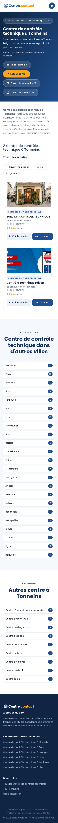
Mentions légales (17, 809)
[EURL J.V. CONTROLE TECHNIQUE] (29, 194)
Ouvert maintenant (19, 167)
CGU (30, 809)
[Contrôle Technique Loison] (29, 260)
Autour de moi (18, 73)
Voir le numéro (20, 236)
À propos (37, 812)
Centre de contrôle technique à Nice (23, 757)
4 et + (43, 167)
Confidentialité (40, 809)
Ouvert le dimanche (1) (23, 83)
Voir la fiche (41, 236)
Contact (47, 812)
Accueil (7, 52)
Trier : (7, 157)
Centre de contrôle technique (29, 52)
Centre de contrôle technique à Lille (23, 767)
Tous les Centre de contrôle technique (24, 783)
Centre (21, 5)
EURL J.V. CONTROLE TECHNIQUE (28, 216)
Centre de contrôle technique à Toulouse (26, 762)
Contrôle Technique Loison (25, 283)
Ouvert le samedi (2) (22, 92)
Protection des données (19, 812)
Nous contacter (12, 793)
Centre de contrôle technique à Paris (23, 747)
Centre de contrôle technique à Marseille (26, 742)
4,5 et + (13, 173)
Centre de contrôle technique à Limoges (25, 752)
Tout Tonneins (19, 64)
